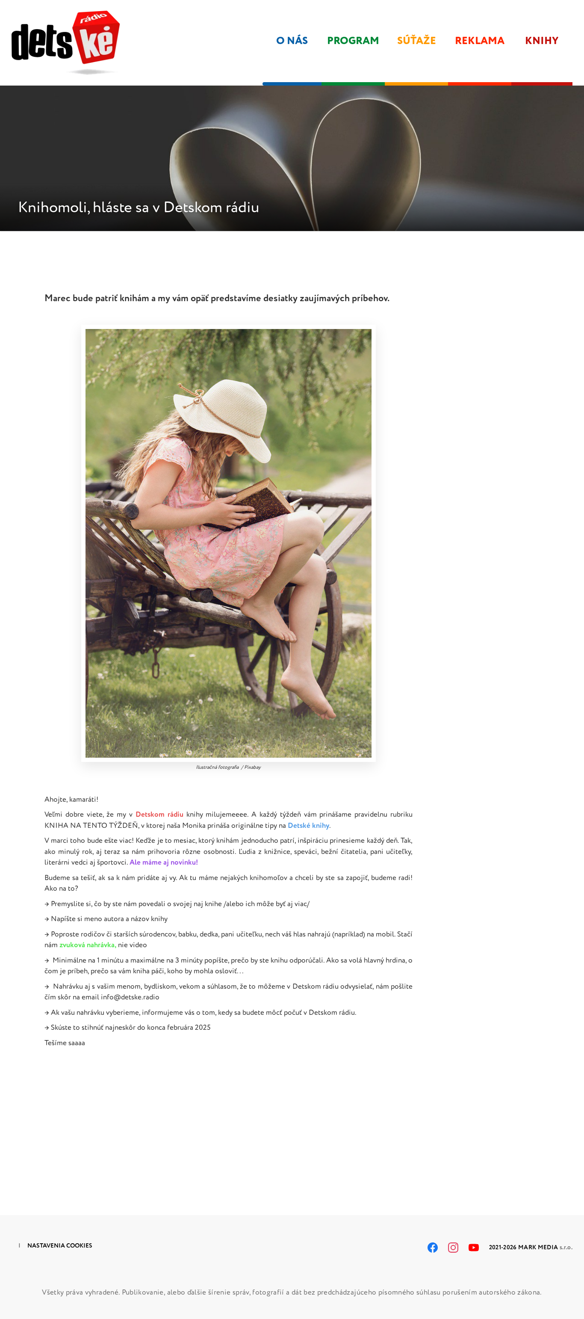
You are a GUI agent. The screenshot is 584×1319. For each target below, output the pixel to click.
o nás (292, 40)
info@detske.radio (130, 997)
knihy (542, 40)
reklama (479, 40)
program (353, 40)
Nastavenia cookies (59, 1245)
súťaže (416, 40)
